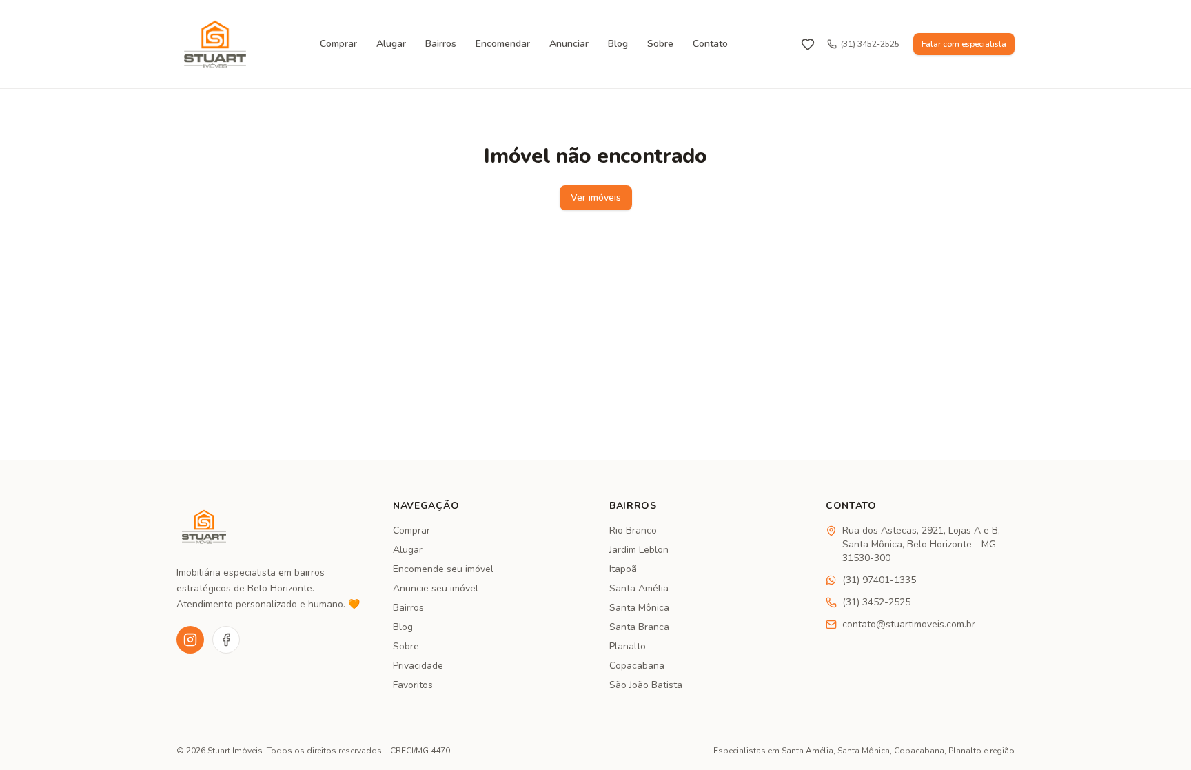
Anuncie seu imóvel (435, 588)
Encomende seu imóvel (443, 569)
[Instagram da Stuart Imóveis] (190, 640)
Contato (710, 43)
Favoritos (413, 684)
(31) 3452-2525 (870, 44)
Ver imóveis (596, 197)
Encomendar (503, 43)
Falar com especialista (964, 44)
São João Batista (645, 684)
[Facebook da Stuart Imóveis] (226, 640)
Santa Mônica (639, 607)
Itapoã (623, 569)
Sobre (660, 43)
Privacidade (418, 665)
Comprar (338, 43)
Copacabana (636, 665)
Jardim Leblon (639, 549)
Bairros (440, 43)
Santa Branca (639, 627)
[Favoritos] (808, 44)
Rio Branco (633, 530)
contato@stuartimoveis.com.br (908, 624)
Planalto (627, 646)
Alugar (391, 43)
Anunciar (569, 43)
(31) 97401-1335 (879, 580)
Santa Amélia (639, 588)
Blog (618, 43)
